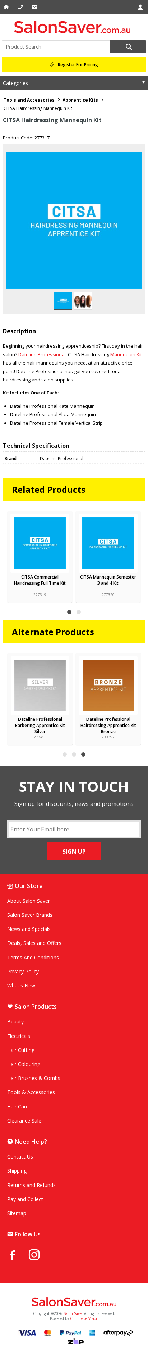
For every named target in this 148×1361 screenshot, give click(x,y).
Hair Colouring (23, 1064)
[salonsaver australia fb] (18, 1255)
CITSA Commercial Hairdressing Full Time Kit (40, 580)
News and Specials (29, 928)
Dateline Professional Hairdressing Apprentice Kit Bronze (108, 725)
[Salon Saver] (74, 26)
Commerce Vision (84, 1318)
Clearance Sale (24, 1120)
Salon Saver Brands (29, 914)
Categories (15, 83)
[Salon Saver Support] (35, 7)
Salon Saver (73, 1313)
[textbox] (56, 46)
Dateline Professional (42, 354)
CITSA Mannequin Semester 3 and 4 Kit (108, 580)
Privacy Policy (23, 971)
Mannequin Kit (126, 354)
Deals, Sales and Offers (34, 943)
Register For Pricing (78, 65)
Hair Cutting (20, 1050)
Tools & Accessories (31, 1092)
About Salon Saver (28, 900)
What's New (21, 985)
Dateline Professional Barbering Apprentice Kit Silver (40, 725)
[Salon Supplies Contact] (21, 7)
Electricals (18, 1035)
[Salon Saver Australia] (74, 1302)
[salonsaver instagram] (39, 1256)
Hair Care (18, 1106)
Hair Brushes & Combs (33, 1078)
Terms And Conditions (33, 957)
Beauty (15, 1021)
